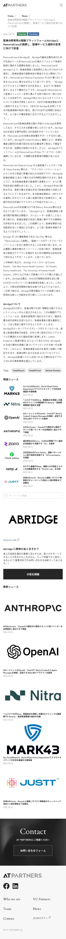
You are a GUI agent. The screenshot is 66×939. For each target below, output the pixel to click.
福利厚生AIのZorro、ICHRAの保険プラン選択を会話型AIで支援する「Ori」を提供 (42, 442)
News (25, 15)
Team (7, 909)
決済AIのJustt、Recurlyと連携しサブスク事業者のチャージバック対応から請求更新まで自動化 (42, 480)
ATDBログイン (40, 918)
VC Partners (41, 899)
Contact (8, 918)
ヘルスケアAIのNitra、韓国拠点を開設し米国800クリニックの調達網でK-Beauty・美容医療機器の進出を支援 (42, 402)
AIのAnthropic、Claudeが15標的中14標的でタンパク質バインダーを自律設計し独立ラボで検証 (42, 429)
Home (11, 15)
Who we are (11, 899)
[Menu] (61, 5)
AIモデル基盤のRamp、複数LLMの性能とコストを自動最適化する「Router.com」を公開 (42, 467)
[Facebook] (6, 886)
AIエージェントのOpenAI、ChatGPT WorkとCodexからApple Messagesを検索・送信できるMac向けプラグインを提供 (42, 416)
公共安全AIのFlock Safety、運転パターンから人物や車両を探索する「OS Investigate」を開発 (42, 455)
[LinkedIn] (15, 886)
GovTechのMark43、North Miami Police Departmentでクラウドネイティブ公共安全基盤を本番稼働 (42, 389)
